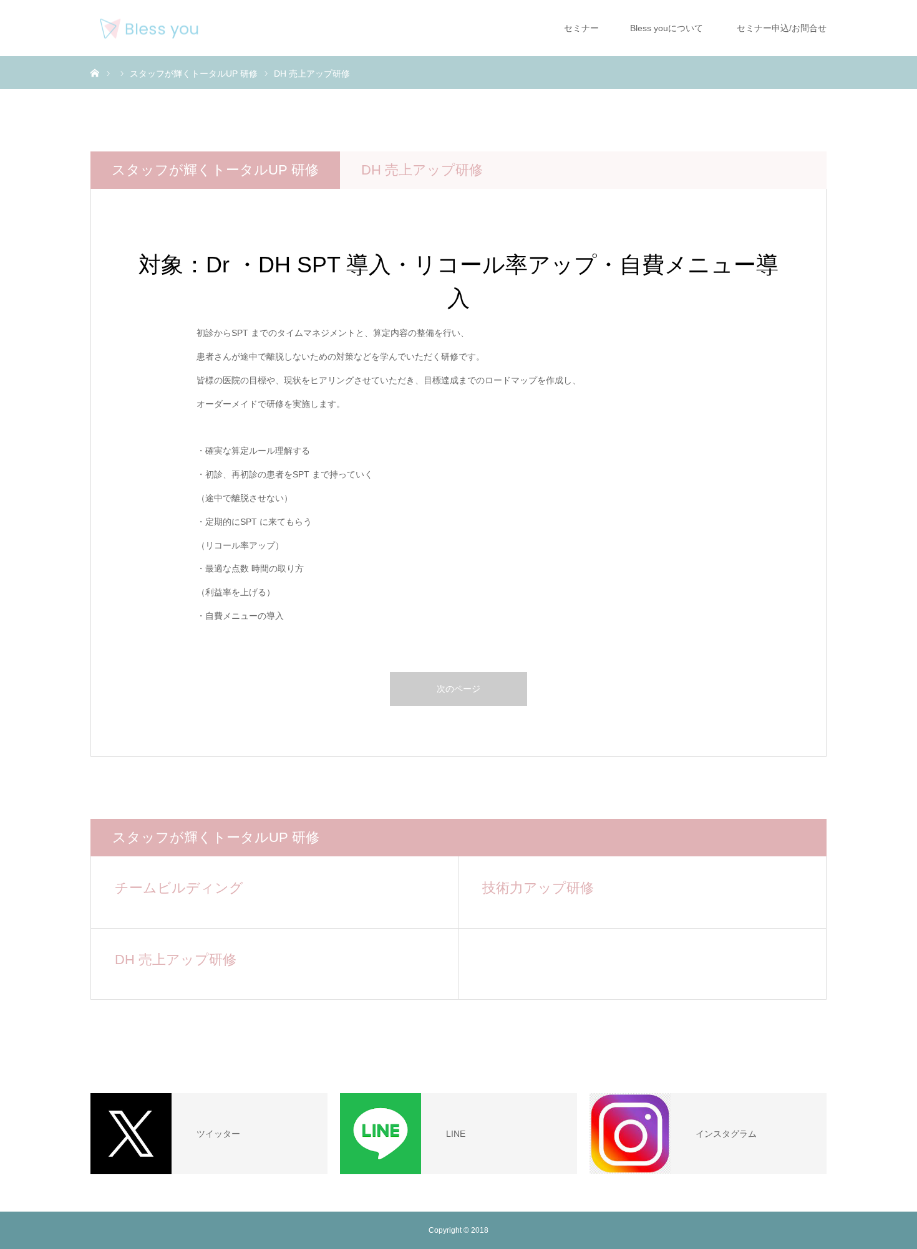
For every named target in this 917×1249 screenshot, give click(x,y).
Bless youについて (665, 28)
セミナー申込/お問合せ (779, 28)
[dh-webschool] (149, 28)
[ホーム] (94, 72)
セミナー (580, 28)
